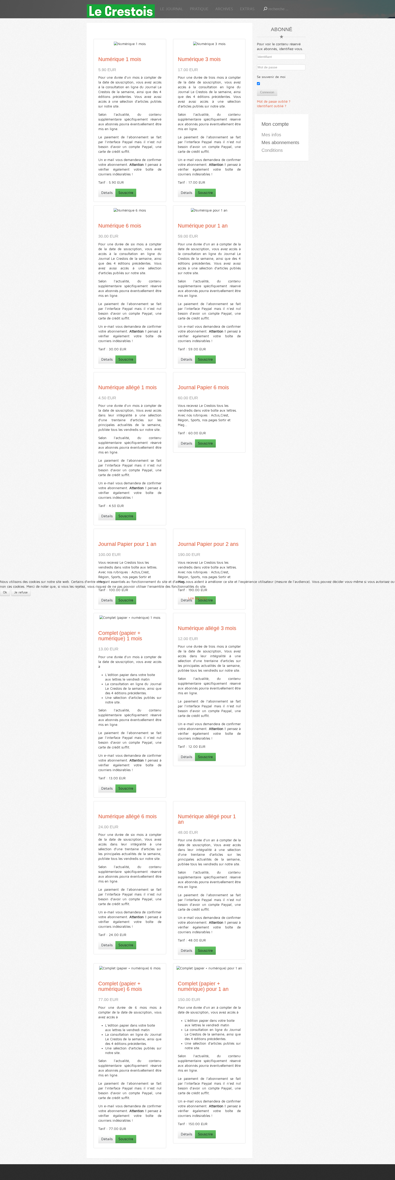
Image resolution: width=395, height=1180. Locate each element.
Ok (5, 592)
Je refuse (21, 592)
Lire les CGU (197, 598)
